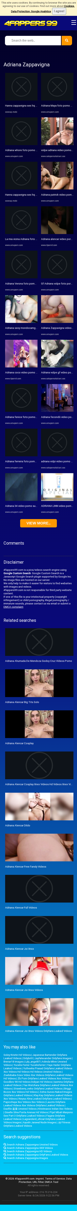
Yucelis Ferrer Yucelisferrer (29, 1065)
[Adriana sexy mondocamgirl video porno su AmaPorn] (21, 322)
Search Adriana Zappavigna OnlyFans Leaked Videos (37, 1154)
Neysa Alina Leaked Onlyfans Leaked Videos (45, 1098)
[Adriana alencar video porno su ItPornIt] (57, 233)
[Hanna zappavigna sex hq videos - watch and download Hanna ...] (21, 99)
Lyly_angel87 (32, 1061)
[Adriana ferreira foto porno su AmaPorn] (21, 455)
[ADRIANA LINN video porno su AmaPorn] (57, 500)
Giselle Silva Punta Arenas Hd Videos (26, 1112)
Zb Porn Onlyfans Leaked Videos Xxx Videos (44, 1078)
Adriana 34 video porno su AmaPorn (26, 506)
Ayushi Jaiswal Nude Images (39, 1122)
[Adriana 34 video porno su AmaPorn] (21, 500)
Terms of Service (55, 1178)
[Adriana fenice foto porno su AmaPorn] (21, 411)
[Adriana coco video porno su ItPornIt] (21, 366)
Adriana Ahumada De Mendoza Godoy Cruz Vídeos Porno (38, 661)
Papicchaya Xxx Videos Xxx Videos (24, 1102)
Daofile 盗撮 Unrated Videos (20, 1108)
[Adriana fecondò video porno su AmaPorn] (57, 411)
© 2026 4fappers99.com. (21, 1178)
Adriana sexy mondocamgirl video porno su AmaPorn (36, 328)
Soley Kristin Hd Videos (17, 1055)
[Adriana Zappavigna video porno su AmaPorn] (57, 322)
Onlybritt (28, 1058)
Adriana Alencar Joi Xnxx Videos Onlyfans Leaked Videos (38, 1031)
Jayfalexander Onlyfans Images (53, 1058)
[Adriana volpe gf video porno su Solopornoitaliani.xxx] (57, 366)
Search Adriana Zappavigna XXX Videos (29, 1148)
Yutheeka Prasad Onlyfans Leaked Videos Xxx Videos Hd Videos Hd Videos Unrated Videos (38, 1070)
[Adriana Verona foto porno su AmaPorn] (21, 277)
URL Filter (38, 1182)
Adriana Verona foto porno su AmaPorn (28, 283)
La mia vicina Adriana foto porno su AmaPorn (31, 239)
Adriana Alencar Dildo (17, 825)
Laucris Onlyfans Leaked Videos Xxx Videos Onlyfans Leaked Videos (34, 1103)
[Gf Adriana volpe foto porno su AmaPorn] (57, 277)
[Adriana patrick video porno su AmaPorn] (57, 188)
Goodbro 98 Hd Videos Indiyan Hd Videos (28, 1082)
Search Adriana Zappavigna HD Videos (29, 1151)
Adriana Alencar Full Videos (21, 907)
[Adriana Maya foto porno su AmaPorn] (57, 99)
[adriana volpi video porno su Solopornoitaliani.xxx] (57, 455)
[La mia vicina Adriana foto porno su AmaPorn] (21, 233)
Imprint (40, 1178)
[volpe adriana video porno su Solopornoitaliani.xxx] (57, 144)
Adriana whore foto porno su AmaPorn (27, 150)
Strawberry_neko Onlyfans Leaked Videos (38, 1088)
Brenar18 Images (13, 1061)
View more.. (38, 523)
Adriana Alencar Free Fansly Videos (25, 866)
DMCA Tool (51, 1182)
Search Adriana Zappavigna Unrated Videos (32, 1144)
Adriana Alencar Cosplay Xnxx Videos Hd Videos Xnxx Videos (41, 784)
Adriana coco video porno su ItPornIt (26, 372)
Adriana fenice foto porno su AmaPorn (27, 417)
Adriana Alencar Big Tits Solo (22, 702)
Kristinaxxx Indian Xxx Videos (55, 1108)
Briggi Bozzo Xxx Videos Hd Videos (37, 1090)
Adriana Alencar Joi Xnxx (19, 948)
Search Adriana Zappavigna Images (27, 1158)
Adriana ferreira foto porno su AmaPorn (28, 461)
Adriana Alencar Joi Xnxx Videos (24, 990)
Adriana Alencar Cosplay (19, 743)
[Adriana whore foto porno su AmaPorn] (21, 144)
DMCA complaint (13, 607)
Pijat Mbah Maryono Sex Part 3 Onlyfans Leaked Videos (38, 1114)
